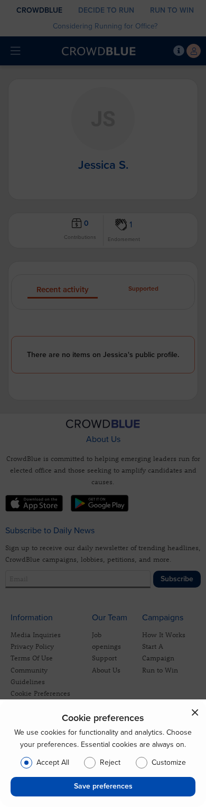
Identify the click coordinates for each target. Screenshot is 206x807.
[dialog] (103, 753)
